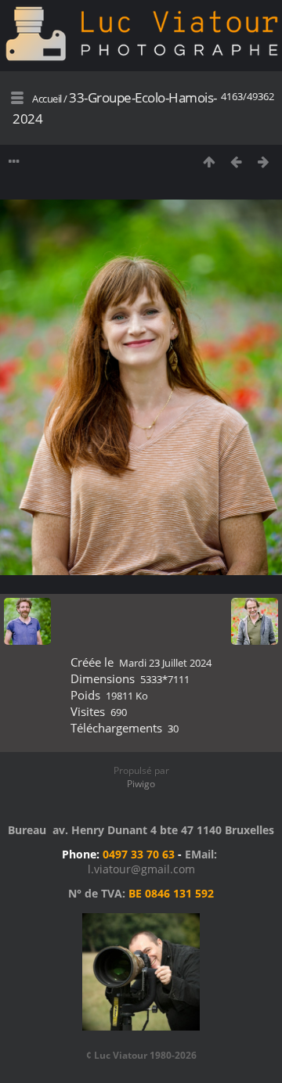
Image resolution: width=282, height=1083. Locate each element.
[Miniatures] (208, 162)
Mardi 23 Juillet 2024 (165, 663)
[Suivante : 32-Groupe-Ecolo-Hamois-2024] (263, 162)
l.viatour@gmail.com (141, 869)
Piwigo (141, 783)
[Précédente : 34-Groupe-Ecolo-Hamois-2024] (236, 162)
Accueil (47, 99)
